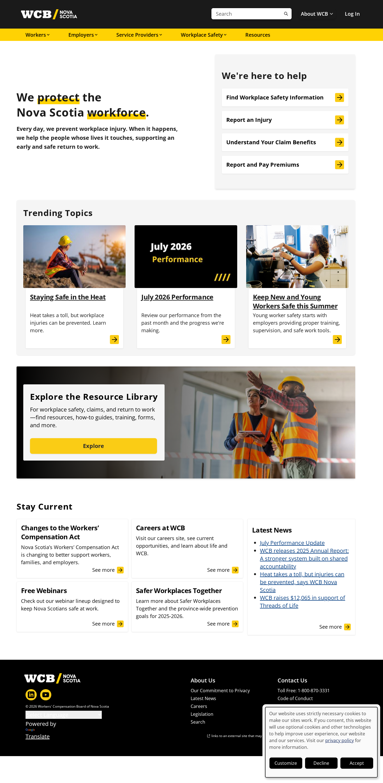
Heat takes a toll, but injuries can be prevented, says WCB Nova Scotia (302, 582)
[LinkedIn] (31, 694)
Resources (257, 34)
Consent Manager (296, 706)
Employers (81, 34)
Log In (352, 13)
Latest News (203, 698)
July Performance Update (292, 543)
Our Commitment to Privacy (220, 690)
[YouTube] (45, 694)
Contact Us (292, 680)
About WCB (314, 13)
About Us (203, 680)
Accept (357, 763)
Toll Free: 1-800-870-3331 (304, 690)
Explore (93, 446)
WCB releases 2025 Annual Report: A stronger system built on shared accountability (304, 558)
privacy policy (339, 740)
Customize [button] (285, 763)
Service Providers (137, 34)
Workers (36, 34)
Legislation (202, 714)
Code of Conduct (295, 698)
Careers (199, 706)
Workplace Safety (202, 34)
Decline (321, 763)
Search (198, 722)
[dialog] (321, 742)
